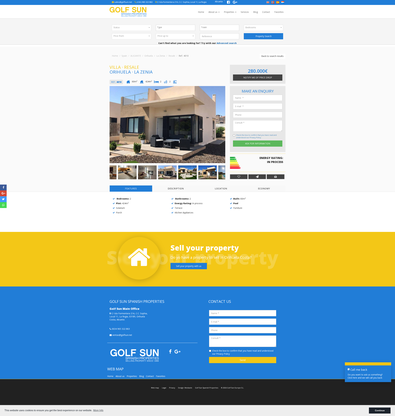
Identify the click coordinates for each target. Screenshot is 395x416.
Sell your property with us (188, 266)
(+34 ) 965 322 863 (144, 2)
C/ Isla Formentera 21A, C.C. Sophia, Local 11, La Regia (181, 2)
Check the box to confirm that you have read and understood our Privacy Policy (256, 136)
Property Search (264, 36)
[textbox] (176, 27)
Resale (171, 55)
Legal (164, 388)
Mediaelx (188, 388)
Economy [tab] (264, 188)
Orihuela (148, 55)
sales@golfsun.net (123, 2)
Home (201, 11)
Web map (155, 388)
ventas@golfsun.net (122, 335)
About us (213, 11)
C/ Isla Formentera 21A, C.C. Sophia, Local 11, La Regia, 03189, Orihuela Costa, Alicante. (129, 316)
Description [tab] (176, 188)
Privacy (172, 388)
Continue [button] (380, 410)
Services (245, 11)
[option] (167, 124)
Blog (255, 11)
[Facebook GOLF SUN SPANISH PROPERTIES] (229, 2)
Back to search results (272, 56)
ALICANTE (136, 55)
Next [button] (224, 124)
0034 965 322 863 (120, 328)
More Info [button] (98, 410)
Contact (266, 11)
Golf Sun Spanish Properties (206, 388)
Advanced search (226, 43)
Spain (124, 55)
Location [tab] (221, 188)
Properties (229, 11)
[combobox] (175, 28)
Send (242, 360)
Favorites (279, 11)
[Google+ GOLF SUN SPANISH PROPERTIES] (235, 2)
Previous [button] (110, 124)
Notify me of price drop (257, 77)
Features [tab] (131, 188)
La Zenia (160, 55)
